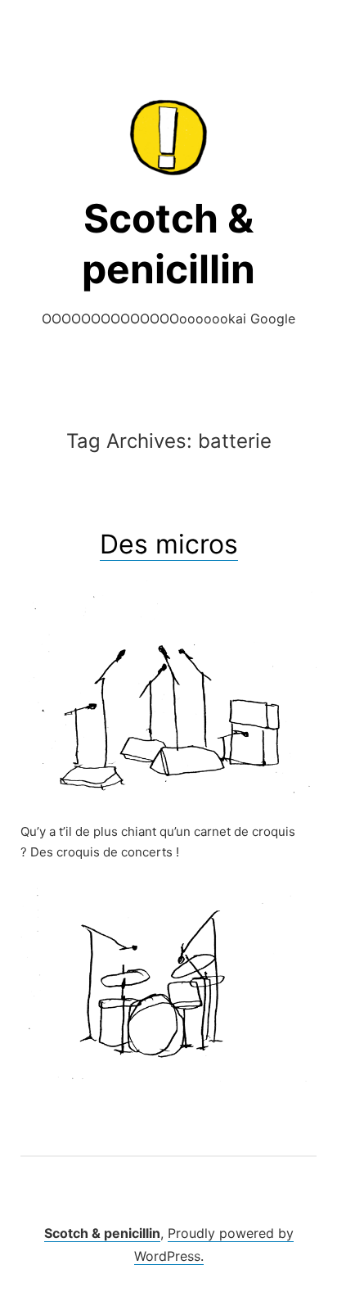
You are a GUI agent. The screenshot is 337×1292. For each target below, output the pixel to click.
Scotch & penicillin (102, 1233)
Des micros (169, 544)
